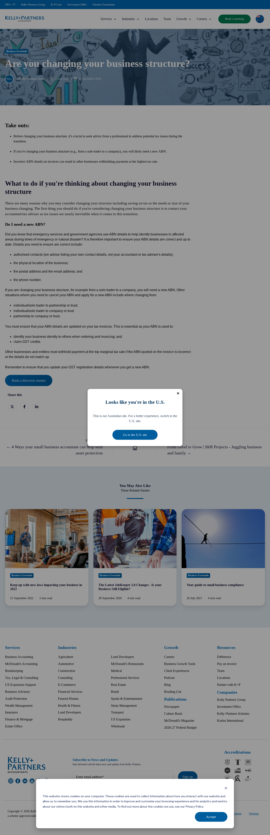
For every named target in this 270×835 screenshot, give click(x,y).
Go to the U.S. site (135, 434)
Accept (211, 817)
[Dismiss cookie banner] (225, 788)
